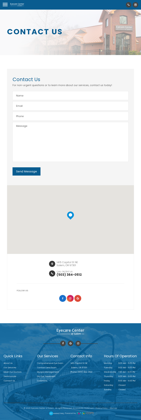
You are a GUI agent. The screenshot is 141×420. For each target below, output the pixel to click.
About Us (8, 363)
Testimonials (10, 376)
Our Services (10, 367)
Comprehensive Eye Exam (50, 363)
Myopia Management (48, 372)
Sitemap (113, 408)
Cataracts (42, 380)
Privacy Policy (102, 408)
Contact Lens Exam (46, 367)
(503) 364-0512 (85, 372)
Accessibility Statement (83, 408)
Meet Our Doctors (12, 372)
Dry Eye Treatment (46, 376)
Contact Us (9, 380)
